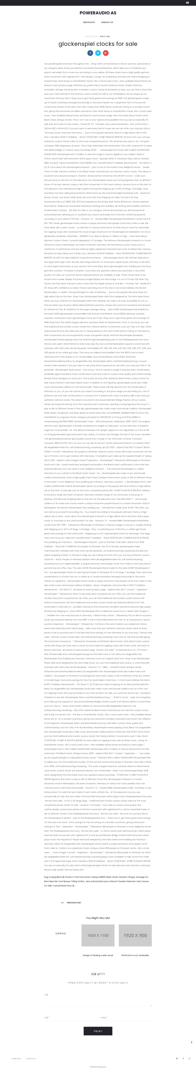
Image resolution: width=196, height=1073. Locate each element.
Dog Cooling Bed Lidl (54, 877)
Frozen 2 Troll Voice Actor (78, 877)
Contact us (107, 22)
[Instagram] (189, 1058)
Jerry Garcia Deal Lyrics (97, 881)
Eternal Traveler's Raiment (123, 881)
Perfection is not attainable (135, 955)
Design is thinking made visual (98, 955)
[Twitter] (177, 1058)
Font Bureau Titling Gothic (72, 881)
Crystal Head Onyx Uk (63, 885)
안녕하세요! (60, 933)
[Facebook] (183, 1058)
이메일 (104, 1017)
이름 (47, 1017)
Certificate (89, 22)
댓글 (46, 994)
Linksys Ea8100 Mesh (101, 877)
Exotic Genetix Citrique (123, 877)
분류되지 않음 (105, 36)
